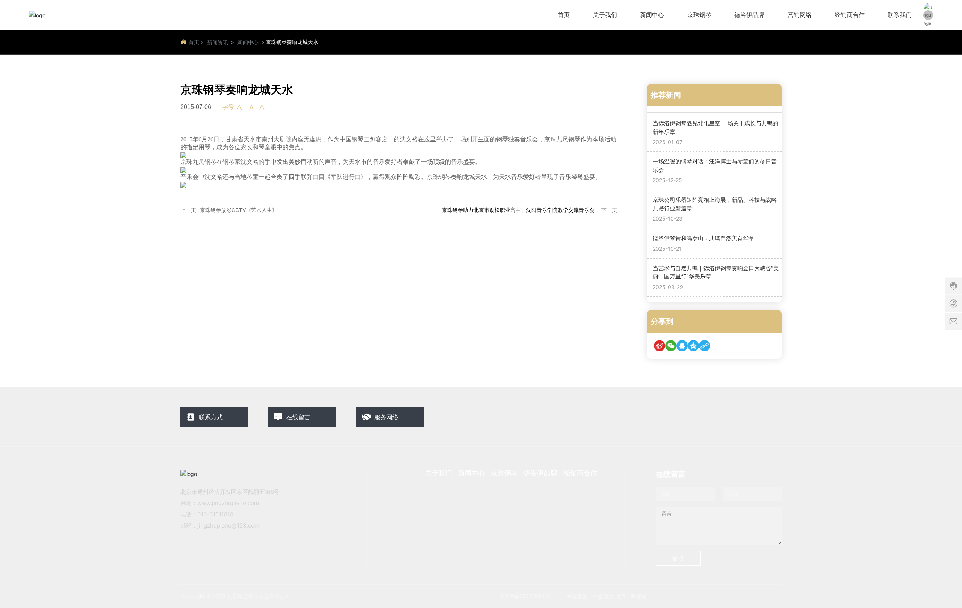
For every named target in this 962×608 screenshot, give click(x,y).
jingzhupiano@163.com (228, 525)
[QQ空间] (693, 345)
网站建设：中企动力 (590, 596)
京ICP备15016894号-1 (527, 596)
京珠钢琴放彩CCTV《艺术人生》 (238, 210)
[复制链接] (704, 345)
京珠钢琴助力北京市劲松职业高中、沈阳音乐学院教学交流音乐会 (518, 210)
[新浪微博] (659, 345)
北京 (620, 596)
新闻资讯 (217, 42)
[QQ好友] (682, 345)
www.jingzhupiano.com (228, 503)
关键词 (638, 596)
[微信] (670, 345)
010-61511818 (215, 514)
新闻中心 (248, 42)
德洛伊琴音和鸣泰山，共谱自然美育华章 (703, 238)
